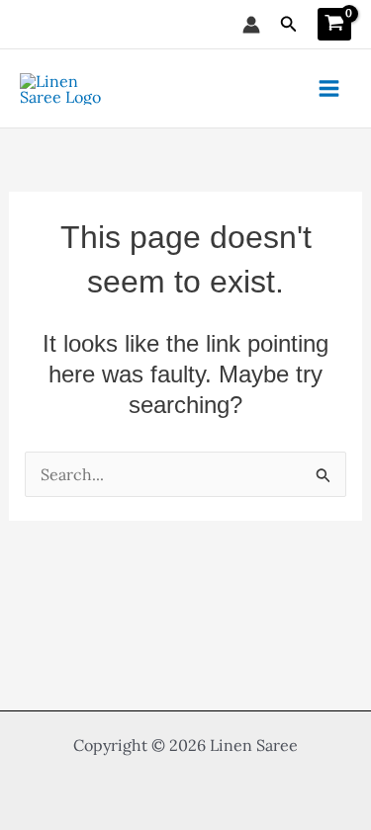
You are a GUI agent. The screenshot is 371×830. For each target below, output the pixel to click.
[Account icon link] (251, 25)
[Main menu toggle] (329, 88)
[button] (289, 25)
